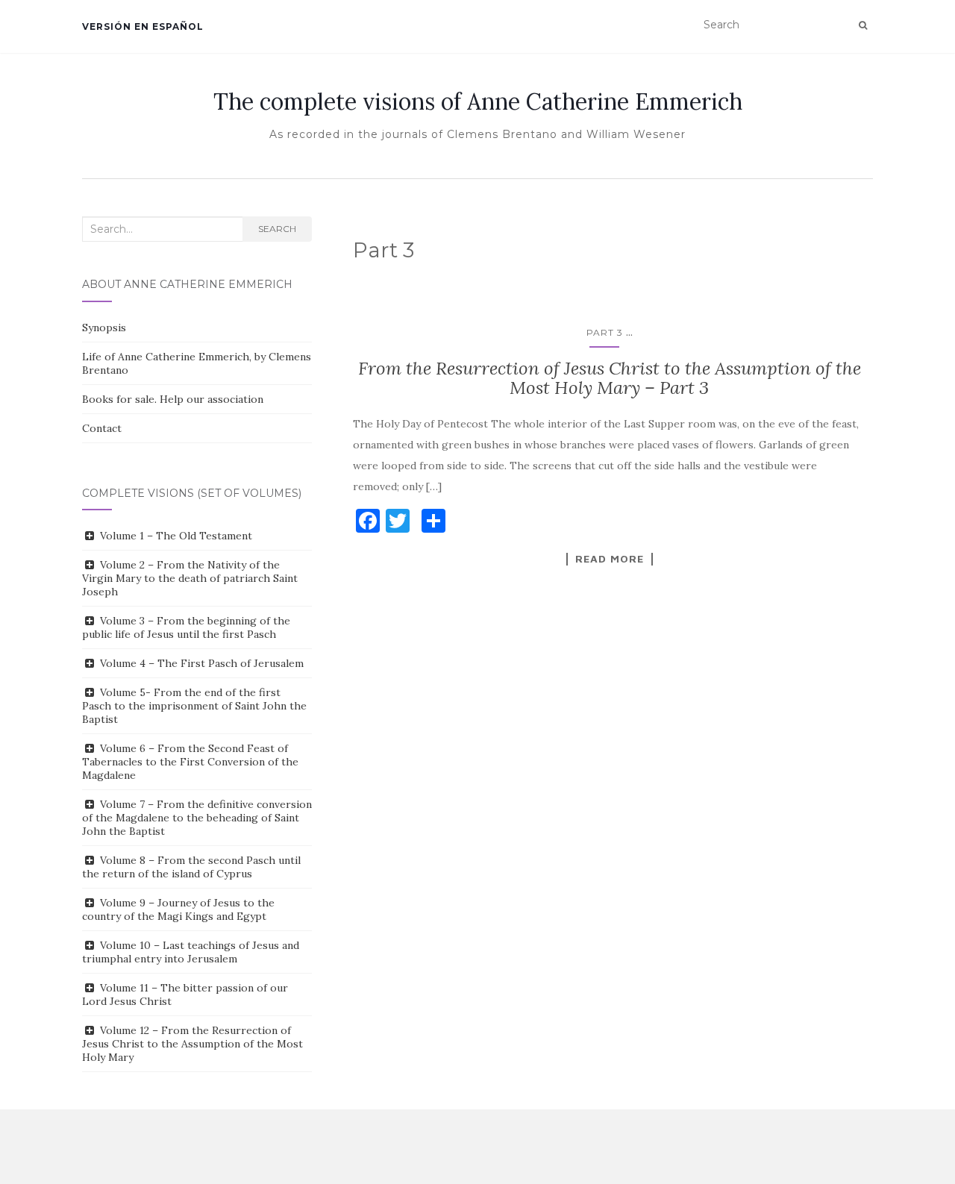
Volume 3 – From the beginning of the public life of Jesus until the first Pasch (186, 627)
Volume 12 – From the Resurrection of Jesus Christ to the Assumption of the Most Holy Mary (192, 1044)
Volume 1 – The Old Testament (176, 535)
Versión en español (143, 26)
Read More (609, 559)
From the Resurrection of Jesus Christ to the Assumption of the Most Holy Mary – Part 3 (609, 378)
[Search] (863, 25)
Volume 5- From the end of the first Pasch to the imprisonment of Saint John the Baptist (194, 706)
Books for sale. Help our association (172, 399)
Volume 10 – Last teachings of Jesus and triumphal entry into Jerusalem (190, 952)
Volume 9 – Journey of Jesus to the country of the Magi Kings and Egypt (178, 909)
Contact (102, 428)
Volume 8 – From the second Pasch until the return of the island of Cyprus (191, 866)
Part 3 (604, 332)
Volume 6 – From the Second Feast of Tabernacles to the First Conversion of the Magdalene (190, 762)
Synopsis (104, 327)
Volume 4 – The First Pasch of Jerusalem (202, 663)
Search (277, 228)
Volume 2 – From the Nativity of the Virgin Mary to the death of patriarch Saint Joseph (190, 578)
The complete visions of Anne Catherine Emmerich (477, 101)
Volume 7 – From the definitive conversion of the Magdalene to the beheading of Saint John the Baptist (197, 818)
